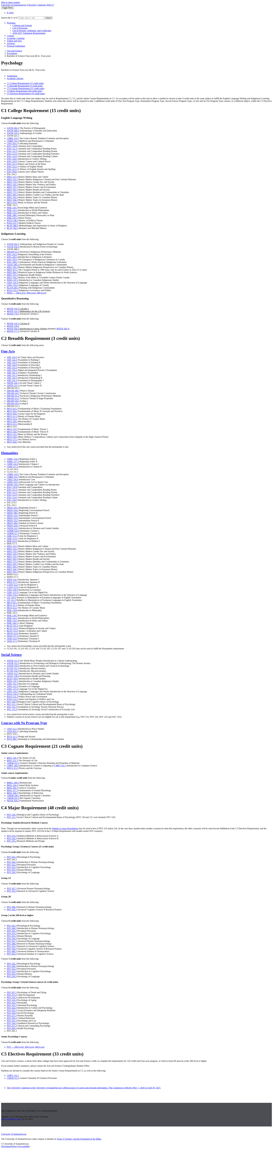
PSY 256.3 (12, 872)
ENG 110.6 (12, 146)
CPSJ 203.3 (12, 143)
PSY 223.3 (12, 1005)
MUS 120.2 (12, 421)
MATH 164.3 (13, 328)
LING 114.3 (12, 282)
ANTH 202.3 (13, 244)
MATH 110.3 (13, 308)
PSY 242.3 (12, 857)
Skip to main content (10, 2)
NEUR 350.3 (13, 800)
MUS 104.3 (12, 414)
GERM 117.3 (13, 533)
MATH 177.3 (13, 331)
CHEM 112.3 (13, 763)
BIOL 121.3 (12, 760)
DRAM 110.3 (13, 393)
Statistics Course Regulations (65, 828)
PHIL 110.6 (12, 610)
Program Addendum (16, 46)
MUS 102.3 (12, 411)
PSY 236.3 (12, 1023)
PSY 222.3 (12, 1002)
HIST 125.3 (12, 179)
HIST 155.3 (12, 187)
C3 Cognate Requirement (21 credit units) (25, 88)
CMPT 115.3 (13, 1075)
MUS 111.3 (12, 416)
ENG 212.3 (12, 166)
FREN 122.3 (12, 515)
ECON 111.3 (13, 668)
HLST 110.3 (12, 678)
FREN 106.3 (12, 513)
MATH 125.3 (13, 311)
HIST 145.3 (12, 184)
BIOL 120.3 (12, 758)
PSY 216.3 (12, 1000)
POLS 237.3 (12, 223)
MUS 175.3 (12, 439)
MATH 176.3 (13, 314)
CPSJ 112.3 (12, 729)
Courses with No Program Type (24, 723)
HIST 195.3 (12, 267)
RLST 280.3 (12, 225)
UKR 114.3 (12, 638)
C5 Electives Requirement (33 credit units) (26, 93)
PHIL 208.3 (12, 215)
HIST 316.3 (12, 277)
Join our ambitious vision (11, 1119)
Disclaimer (6, 1146)
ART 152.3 (12, 378)
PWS (10, 13)
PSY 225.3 (12, 1010)
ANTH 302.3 (13, 128)
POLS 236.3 (12, 220)
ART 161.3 (12, 380)
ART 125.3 (12, 367)
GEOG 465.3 (13, 264)
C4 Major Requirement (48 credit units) (24, 91)
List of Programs (20, 28)
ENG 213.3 (12, 169)
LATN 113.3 (12, 587)
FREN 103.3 (12, 508)
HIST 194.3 (12, 200)
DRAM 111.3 (13, 252)
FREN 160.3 (12, 523)
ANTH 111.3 (13, 660)
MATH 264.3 (62, 328)
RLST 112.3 (12, 628)
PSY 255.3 (12, 870)
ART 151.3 (12, 375)
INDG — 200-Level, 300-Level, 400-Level (26, 293)
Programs (11, 23)
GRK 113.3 (12, 538)
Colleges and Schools (22, 25)
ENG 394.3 (12, 171)
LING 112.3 (12, 686)
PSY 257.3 (12, 1026)
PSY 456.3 (12, 954)
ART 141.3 (12, 373)
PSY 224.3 (12, 1008)
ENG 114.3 (12, 156)
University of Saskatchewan (13, 5)
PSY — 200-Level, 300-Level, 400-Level (25, 1047)
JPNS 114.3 (12, 579)
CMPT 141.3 (60, 765)
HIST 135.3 (12, 182)
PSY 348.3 (12, 907)
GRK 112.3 (12, 536)
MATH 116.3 (13, 323)
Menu (7, 8)
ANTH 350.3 (13, 246)
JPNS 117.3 (12, 582)
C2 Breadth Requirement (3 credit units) (25, 86)
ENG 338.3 (12, 262)
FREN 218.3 (12, 525)
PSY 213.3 (12, 995)
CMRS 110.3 (13, 138)
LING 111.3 (12, 684)
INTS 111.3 (12, 736)
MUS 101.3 (12, 408)
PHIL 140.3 (12, 623)
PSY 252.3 (12, 864)
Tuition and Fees (14, 41)
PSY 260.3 (12, 1028)
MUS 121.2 (12, 424)
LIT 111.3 (11, 600)
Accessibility (24, 1146)
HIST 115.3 (12, 177)
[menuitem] (139, 28)
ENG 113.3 (12, 154)
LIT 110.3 (11, 597)
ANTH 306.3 (13, 130)
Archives (11, 43)
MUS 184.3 (12, 442)
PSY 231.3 (12, 1020)
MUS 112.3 (12, 419)
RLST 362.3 (12, 228)
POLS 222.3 (12, 290)
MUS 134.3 (12, 432)
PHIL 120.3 (12, 207)
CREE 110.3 (12, 482)
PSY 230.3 (12, 1018)
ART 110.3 (12, 357)
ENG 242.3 (12, 254)
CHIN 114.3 (12, 464)
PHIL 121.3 (12, 210)
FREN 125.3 (12, 520)
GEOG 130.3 (13, 676)
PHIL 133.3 (12, 213)
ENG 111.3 (12, 148)
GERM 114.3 (13, 531)
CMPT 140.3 (13, 765)
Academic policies (15, 78)
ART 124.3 (12, 365)
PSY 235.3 (12, 841)
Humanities (9, 453)
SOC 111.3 (12, 707)
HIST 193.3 (12, 197)
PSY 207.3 (12, 992)
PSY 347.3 (12, 888)
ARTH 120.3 (13, 383)
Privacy (14, 1146)
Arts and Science (14, 51)
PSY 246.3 (12, 862)
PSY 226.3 (12, 1013)
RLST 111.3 (12, 626)
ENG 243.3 (12, 257)
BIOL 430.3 (12, 793)
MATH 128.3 (13, 326)
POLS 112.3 (12, 699)
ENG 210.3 (12, 161)
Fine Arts (8, 351)
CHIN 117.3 (12, 466)
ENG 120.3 (12, 159)
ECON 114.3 (13, 671)
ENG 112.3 (12, 151)
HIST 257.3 (12, 270)
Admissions (12, 76)
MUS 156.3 (12, 437)
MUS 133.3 (12, 429)
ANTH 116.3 (13, 666)
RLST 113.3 (12, 631)
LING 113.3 (12, 592)
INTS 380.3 (12, 739)
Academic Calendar (16, 38)
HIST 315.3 (12, 275)
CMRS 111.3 (13, 141)
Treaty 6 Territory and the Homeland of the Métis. (79, 1139)
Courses (10, 35)
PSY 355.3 (12, 891)
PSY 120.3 (12, 702)
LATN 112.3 (12, 584)
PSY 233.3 (12, 836)
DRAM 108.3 (13, 390)
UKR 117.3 (12, 641)
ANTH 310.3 (13, 133)
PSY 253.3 (12, 867)
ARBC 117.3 (13, 461)
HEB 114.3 (12, 541)
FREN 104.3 (12, 510)
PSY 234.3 (12, 838)
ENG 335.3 (12, 259)
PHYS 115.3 (12, 768)
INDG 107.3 (12, 280)
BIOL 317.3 (12, 790)
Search (48, 18)
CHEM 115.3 (13, 1078)
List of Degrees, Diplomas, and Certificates (32, 30)
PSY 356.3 (12, 909)
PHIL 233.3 (12, 218)
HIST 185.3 (12, 195)
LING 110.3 (12, 590)
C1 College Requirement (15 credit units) (25, 83)
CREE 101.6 (12, 479)
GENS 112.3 (12, 528)
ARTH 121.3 (13, 385)
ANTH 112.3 (13, 663)
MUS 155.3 (12, 202)
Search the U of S (9, 18)
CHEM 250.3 (13, 795)
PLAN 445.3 (13, 288)
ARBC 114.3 (13, 459)
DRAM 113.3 (13, 398)
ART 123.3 (12, 362)
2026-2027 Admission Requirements (29, 33)
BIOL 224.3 (12, 785)
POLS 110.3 (12, 694)
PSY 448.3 (12, 951)
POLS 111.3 (12, 696)
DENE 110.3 (13, 484)
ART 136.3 (12, 370)
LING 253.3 (12, 285)
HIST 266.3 (12, 272)
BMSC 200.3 (13, 782)
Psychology (12, 53)
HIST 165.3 (12, 189)
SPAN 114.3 (12, 633)
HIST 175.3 (12, 192)
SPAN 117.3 (12, 636)
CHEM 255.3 (13, 798)
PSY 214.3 (12, 997)
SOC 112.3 (12, 709)
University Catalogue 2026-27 (40, 5)
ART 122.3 (12, 360)
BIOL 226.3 (12, 788)
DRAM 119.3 (13, 403)
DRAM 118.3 (13, 401)
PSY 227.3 (12, 1015)
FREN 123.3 (12, 518)
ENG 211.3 (12, 164)
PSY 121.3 (12, 704)
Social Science (11, 654)
